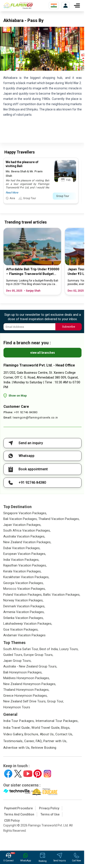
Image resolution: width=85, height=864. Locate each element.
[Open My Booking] (65, 5)
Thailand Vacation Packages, (59, 519)
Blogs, (65, 728)
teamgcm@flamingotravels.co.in (35, 417)
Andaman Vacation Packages (24, 635)
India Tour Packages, (19, 721)
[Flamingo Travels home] (19, 5)
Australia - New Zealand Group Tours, (30, 666)
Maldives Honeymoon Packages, (26, 678)
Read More (12, 192)
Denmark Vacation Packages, (24, 606)
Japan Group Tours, (17, 661)
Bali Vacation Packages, (20, 519)
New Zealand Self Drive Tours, (24, 701)
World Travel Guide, (45, 728)
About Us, (47, 734)
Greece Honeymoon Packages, (25, 696)
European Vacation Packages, (24, 554)
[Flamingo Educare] (44, 791)
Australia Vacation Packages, (24, 536)
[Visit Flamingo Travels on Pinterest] (37, 774)
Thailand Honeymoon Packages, (26, 690)
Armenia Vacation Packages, (23, 612)
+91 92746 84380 (25, 412)
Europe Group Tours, (38, 655)
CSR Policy (12, 820)
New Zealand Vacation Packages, (27, 542)
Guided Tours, (13, 655)
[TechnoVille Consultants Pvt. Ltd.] (17, 791)
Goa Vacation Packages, (20, 629)
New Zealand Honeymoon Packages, (29, 684)
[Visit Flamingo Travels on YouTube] (28, 774)
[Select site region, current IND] (54, 5)
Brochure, (31, 734)
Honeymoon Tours (16, 707)
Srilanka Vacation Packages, (23, 618)
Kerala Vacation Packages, (22, 571)
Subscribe (68, 326)
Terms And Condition (19, 814)
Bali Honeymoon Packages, (22, 672)
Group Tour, (55, 701)
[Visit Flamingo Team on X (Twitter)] (18, 774)
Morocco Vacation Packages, (24, 589)
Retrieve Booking (43, 748)
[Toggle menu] (77, 5)
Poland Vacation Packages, (22, 595)
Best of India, (48, 649)
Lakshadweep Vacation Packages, (27, 624)
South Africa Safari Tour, (21, 649)
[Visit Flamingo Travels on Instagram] (47, 774)
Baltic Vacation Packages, (61, 595)
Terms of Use (50, 814)
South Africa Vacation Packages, (27, 530)
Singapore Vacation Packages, (25, 513)
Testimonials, (13, 741)
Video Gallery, (13, 734)
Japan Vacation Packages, (22, 525)
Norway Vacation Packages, (23, 600)
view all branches (42, 352)
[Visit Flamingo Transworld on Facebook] (8, 774)
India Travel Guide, (17, 728)
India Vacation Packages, (21, 560)
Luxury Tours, (68, 649)
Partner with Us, (55, 741)
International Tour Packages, (57, 721)
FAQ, (39, 741)
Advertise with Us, (16, 748)
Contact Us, (64, 734)
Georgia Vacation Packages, (23, 583)
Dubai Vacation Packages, (21, 548)
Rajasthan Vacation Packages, (25, 565)
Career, (29, 741)
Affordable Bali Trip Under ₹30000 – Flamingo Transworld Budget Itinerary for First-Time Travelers (32, 271)
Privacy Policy (49, 808)
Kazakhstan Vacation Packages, (26, 577)
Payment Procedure (18, 808)
